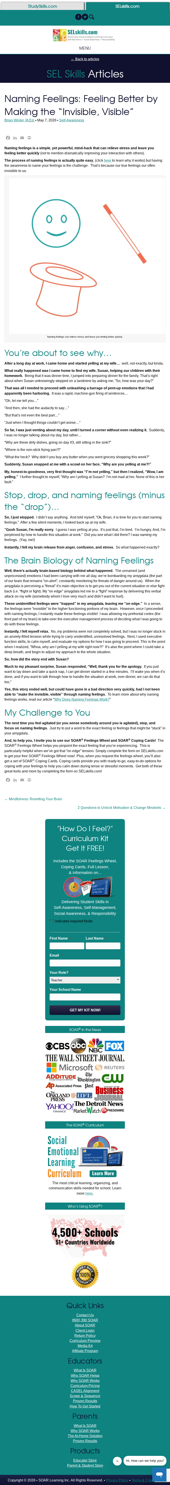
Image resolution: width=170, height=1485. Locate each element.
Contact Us (85, 1315)
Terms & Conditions (146, 1480)
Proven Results (85, 1401)
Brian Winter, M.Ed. (19, 120)
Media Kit (85, 1346)
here (107, 160)
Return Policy (85, 1335)
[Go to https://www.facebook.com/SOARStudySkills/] (78, 17)
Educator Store (85, 1460)
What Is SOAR (85, 1370)
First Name (60, 938)
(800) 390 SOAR (85, 1320)
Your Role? (61, 972)
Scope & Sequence (85, 1396)
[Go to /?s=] (91, 17)
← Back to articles (85, 59)
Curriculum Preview (85, 1341)
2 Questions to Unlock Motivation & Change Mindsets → (122, 808)
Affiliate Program (85, 1351)
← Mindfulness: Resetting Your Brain (33, 799)
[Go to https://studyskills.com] (42, 6)
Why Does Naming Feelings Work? (82, 699)
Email (56, 955)
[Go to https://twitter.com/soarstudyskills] (85, 17)
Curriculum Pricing (85, 1386)
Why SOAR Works (85, 1381)
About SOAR (85, 1325)
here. (89, 1193)
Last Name (96, 938)
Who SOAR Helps (85, 1375)
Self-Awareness (71, 120)
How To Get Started (85, 1406)
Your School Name (65, 989)
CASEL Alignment (85, 1391)
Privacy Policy (117, 1480)
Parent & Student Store (85, 1465)
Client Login (85, 1330)
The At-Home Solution (85, 1436)
